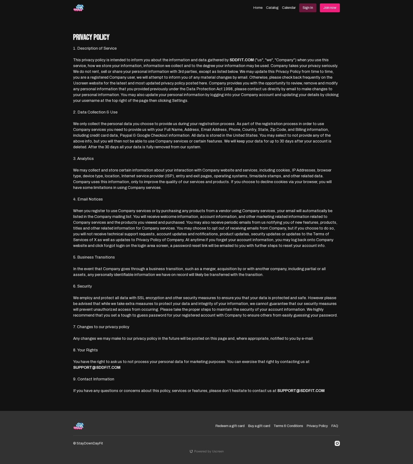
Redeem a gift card (230, 426)
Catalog (272, 7)
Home (258, 7)
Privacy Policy (317, 426)
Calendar (289, 7)
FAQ (334, 426)
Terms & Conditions (288, 426)
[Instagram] (337, 443)
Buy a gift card (259, 426)
